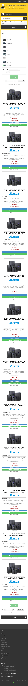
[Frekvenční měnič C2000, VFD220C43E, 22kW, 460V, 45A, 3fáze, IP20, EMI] (14, 525)
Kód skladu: (5, 111)
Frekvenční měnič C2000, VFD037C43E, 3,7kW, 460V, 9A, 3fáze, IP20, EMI (14, 233)
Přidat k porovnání (14, 126)
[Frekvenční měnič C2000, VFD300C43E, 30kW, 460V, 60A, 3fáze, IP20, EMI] (14, 568)
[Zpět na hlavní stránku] (2, 22)
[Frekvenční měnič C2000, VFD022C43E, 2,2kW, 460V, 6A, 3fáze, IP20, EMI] (14, 180)
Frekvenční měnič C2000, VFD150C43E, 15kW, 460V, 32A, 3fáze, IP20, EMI (14, 448)
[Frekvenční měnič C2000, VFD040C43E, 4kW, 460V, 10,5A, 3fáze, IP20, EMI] (14, 266)
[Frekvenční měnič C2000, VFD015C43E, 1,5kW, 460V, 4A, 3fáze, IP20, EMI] (14, 137)
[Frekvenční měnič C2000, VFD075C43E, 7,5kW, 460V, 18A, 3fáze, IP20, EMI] (14, 352)
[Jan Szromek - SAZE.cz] (14, 6)
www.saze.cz (12, 680)
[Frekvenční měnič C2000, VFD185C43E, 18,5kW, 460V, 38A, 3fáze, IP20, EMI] (14, 482)
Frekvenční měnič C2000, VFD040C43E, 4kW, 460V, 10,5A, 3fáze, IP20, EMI (14, 276)
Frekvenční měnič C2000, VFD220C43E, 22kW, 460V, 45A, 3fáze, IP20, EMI (14, 534)
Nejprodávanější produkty (6, 636)
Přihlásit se (24, 1)
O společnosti (4, 642)
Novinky (3, 635)
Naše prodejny (4, 638)
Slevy (2, 633)
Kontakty (19, 1)
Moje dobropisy (4, 655)
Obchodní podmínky (5, 646)
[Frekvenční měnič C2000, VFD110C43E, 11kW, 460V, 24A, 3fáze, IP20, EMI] (14, 396)
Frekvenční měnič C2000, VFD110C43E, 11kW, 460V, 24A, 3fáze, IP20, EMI (14, 405)
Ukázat (3, 72)
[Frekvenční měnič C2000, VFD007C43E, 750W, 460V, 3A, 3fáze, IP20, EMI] (14, 94)
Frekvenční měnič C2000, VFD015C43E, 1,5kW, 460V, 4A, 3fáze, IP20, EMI (14, 146)
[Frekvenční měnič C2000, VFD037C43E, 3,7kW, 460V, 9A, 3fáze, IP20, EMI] (14, 223)
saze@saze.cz (10, 676)
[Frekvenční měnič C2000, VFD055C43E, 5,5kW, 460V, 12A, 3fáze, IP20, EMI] (14, 309)
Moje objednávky (5, 653)
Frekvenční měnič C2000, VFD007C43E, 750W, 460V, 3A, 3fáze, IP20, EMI (14, 104)
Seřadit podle (5, 69)
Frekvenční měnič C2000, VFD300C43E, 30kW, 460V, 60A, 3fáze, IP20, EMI (14, 577)
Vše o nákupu (4, 644)
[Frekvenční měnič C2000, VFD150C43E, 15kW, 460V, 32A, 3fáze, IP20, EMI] (14, 439)
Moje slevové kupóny (5, 660)
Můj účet (4, 651)
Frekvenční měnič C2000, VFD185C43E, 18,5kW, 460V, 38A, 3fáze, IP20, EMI (14, 491)
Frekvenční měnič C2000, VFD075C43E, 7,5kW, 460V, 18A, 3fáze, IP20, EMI (14, 362)
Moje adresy (3, 657)
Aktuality (3, 648)
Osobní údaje (4, 658)
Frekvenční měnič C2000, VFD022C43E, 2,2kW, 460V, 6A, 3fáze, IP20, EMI (14, 189)
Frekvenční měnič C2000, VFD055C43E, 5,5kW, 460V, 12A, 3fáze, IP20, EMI (14, 319)
